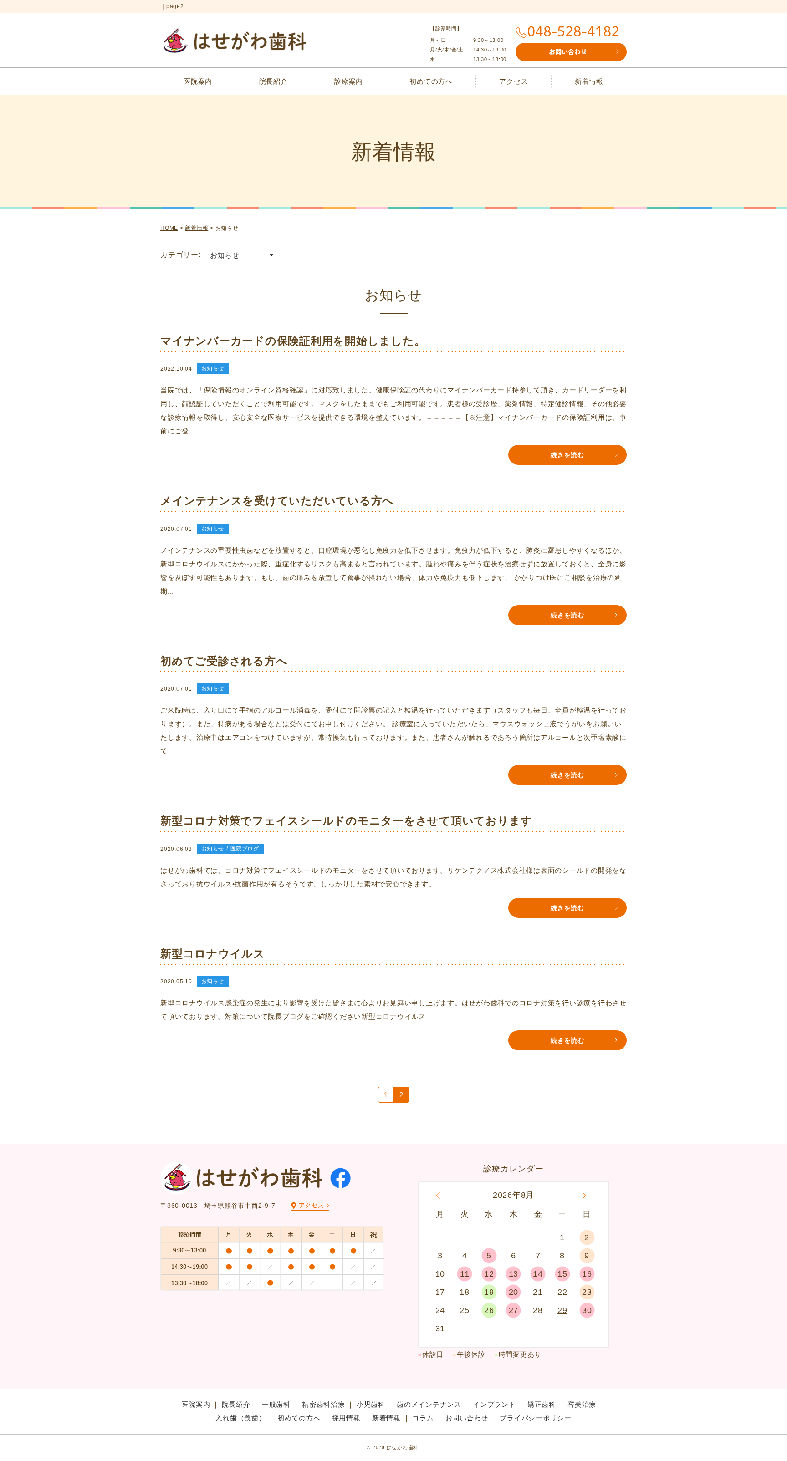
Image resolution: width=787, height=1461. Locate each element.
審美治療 (581, 1404)
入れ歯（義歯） (240, 1418)
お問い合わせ (467, 1418)
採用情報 (346, 1418)
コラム (423, 1418)
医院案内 (198, 81)
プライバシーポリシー (536, 1418)
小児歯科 (371, 1404)
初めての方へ (431, 81)
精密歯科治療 (323, 1404)
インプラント (494, 1404)
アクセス (513, 81)
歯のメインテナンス (429, 1404)
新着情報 (589, 81)
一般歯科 (276, 1404)
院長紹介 (273, 81)
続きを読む (567, 454)
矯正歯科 (541, 1404)
